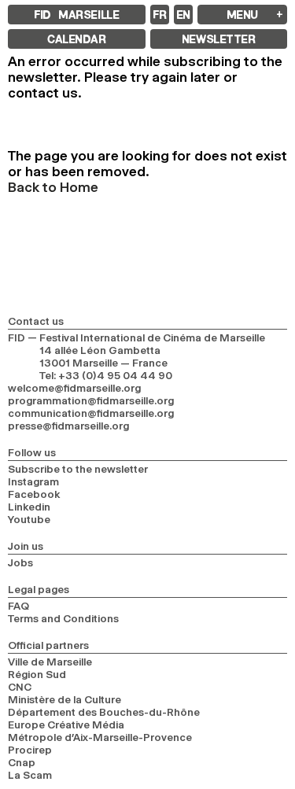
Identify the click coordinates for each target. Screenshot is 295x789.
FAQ (18, 605)
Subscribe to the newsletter (78, 469)
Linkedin (29, 506)
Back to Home (53, 187)
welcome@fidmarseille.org (74, 388)
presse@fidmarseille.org (68, 425)
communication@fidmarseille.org (91, 413)
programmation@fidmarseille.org (91, 400)
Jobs (20, 562)
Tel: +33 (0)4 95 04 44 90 (105, 375)
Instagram (33, 481)
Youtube (29, 519)
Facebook (34, 494)
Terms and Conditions (63, 618)
